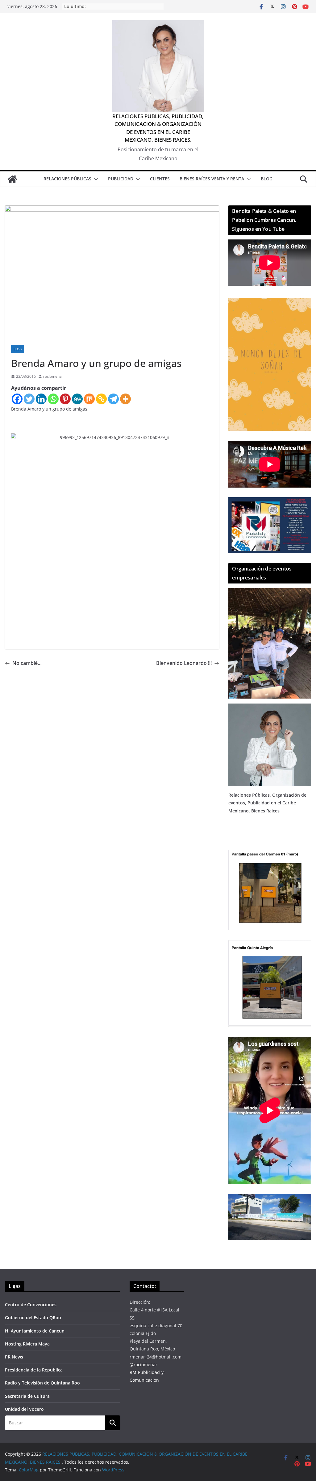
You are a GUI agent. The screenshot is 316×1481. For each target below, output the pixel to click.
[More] (125, 399)
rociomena (52, 376)
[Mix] (89, 399)
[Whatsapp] (53, 399)
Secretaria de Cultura (27, 1396)
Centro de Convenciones (30, 1304)
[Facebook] (17, 399)
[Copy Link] (101, 399)
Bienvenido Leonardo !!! (184, 663)
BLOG (266, 179)
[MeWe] (77, 399)
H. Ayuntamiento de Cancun (34, 1331)
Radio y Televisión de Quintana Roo (42, 1383)
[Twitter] (29, 399)
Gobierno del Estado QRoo (33, 1317)
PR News (14, 1357)
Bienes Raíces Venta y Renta (212, 179)
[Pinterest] (65, 399)
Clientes (160, 179)
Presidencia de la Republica (34, 1370)
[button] (94, 179)
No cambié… (27, 663)
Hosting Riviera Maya (27, 1344)
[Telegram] (113, 399)
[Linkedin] (41, 399)
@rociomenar (143, 1364)
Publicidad (120, 179)
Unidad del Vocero (24, 1409)
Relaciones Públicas (67, 179)
